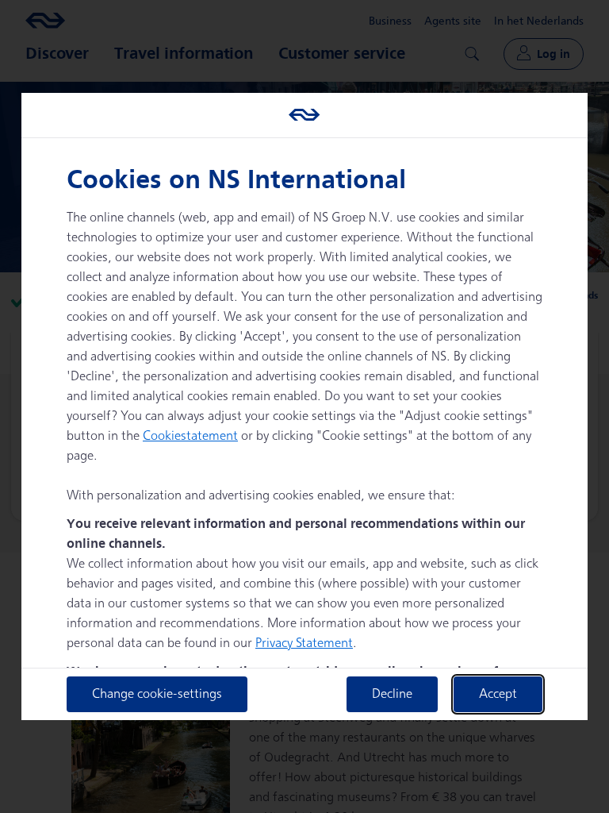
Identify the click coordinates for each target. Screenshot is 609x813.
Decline (392, 694)
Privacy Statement (304, 643)
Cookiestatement (190, 436)
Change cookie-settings (157, 694)
